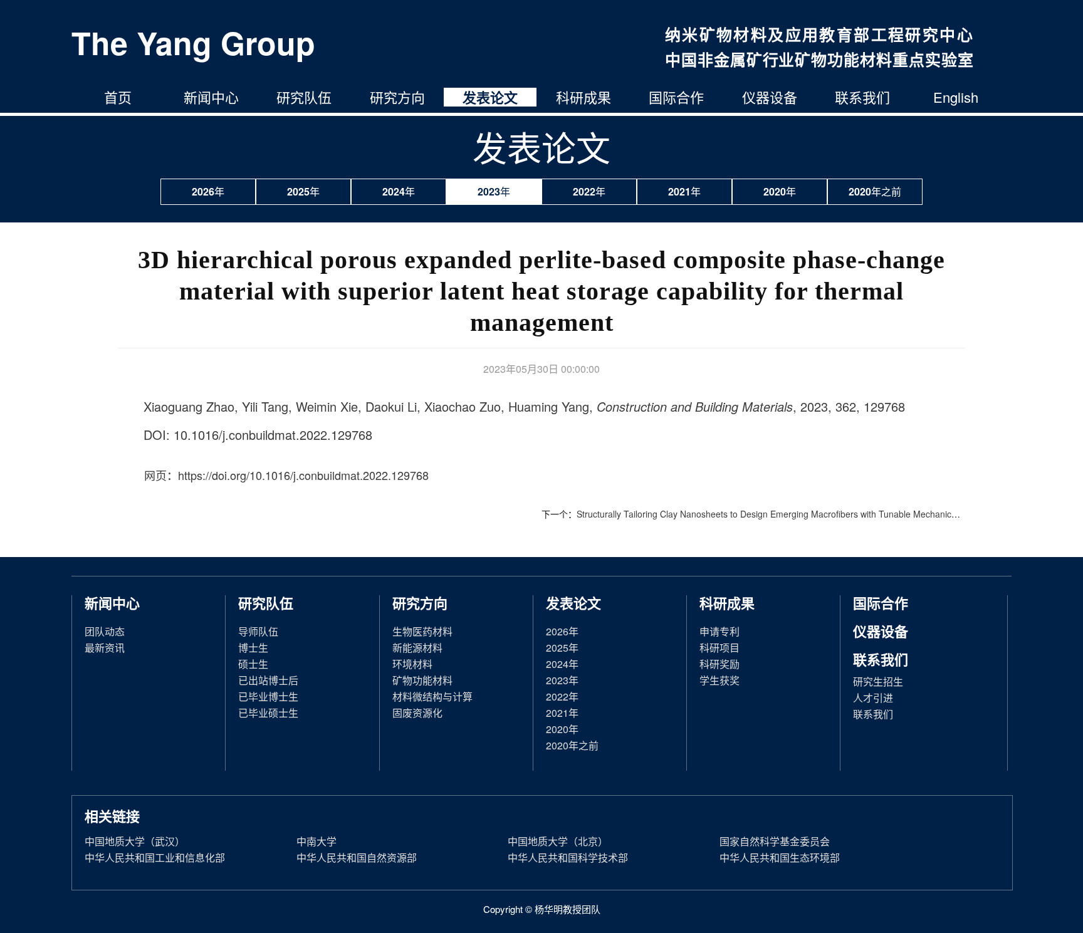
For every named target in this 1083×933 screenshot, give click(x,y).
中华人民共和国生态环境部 (779, 857)
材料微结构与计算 (432, 696)
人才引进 (873, 698)
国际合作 (676, 97)
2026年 (208, 191)
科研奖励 (719, 664)
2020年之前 (875, 191)
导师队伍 (258, 631)
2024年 (398, 191)
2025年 (303, 191)
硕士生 (253, 664)
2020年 (779, 191)
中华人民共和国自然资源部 (356, 857)
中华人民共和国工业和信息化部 (155, 857)
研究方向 (397, 97)
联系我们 (862, 97)
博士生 (253, 647)
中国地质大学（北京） (558, 841)
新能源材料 (417, 647)
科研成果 (583, 97)
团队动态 (105, 631)
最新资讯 (105, 647)
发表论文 (490, 97)
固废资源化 (417, 713)
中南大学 (316, 841)
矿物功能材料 (422, 680)
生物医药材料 (422, 631)
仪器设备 (769, 97)
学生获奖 (719, 680)
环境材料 (412, 664)
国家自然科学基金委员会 (774, 841)
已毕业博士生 (268, 696)
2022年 (589, 191)
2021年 (684, 191)
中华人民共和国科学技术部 (568, 857)
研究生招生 (878, 681)
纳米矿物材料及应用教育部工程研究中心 (819, 34)
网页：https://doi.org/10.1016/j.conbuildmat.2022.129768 (286, 475)
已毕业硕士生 (268, 713)
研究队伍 (304, 97)
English (955, 97)
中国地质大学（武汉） (135, 841)
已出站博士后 (268, 680)
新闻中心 (211, 97)
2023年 (494, 191)
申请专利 (719, 631)
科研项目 (719, 647)
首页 (118, 97)
